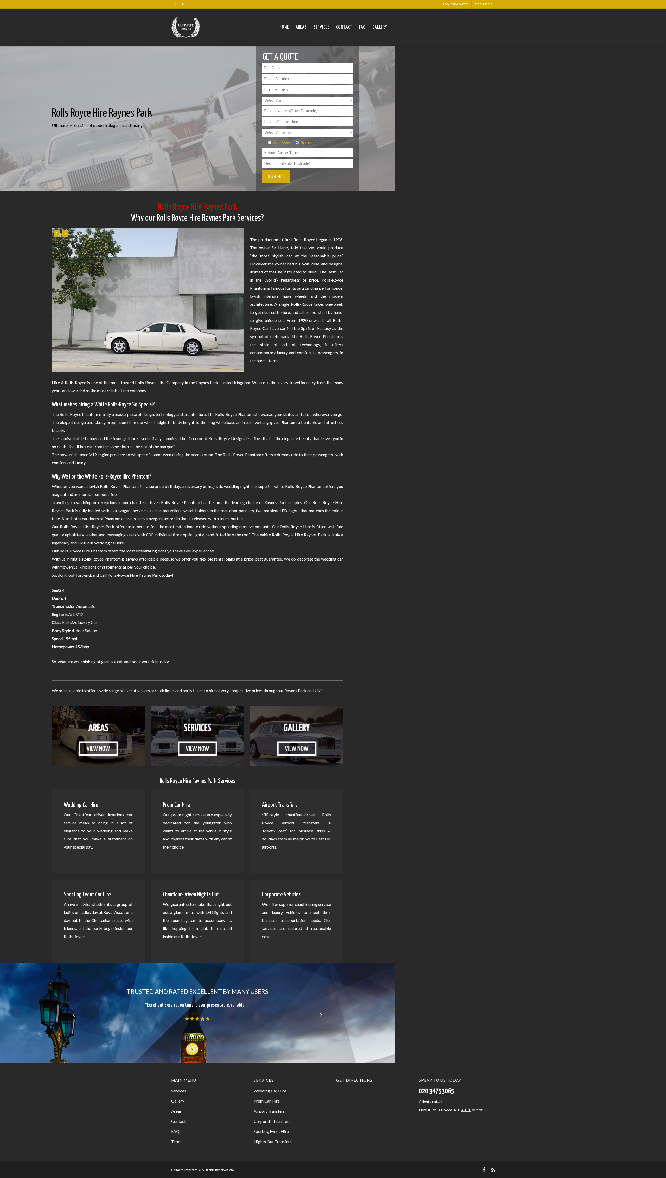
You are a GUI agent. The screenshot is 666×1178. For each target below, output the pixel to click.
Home (284, 27)
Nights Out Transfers (273, 1141)
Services (321, 27)
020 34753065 (483, 4)
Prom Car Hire (267, 1100)
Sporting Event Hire (271, 1131)
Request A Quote (455, 4)
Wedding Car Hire (270, 1090)
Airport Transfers (269, 1111)
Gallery (379, 27)
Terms (176, 1141)
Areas (301, 27)
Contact (344, 27)
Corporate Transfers (272, 1121)
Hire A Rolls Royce (435, 1109)
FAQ (362, 27)
